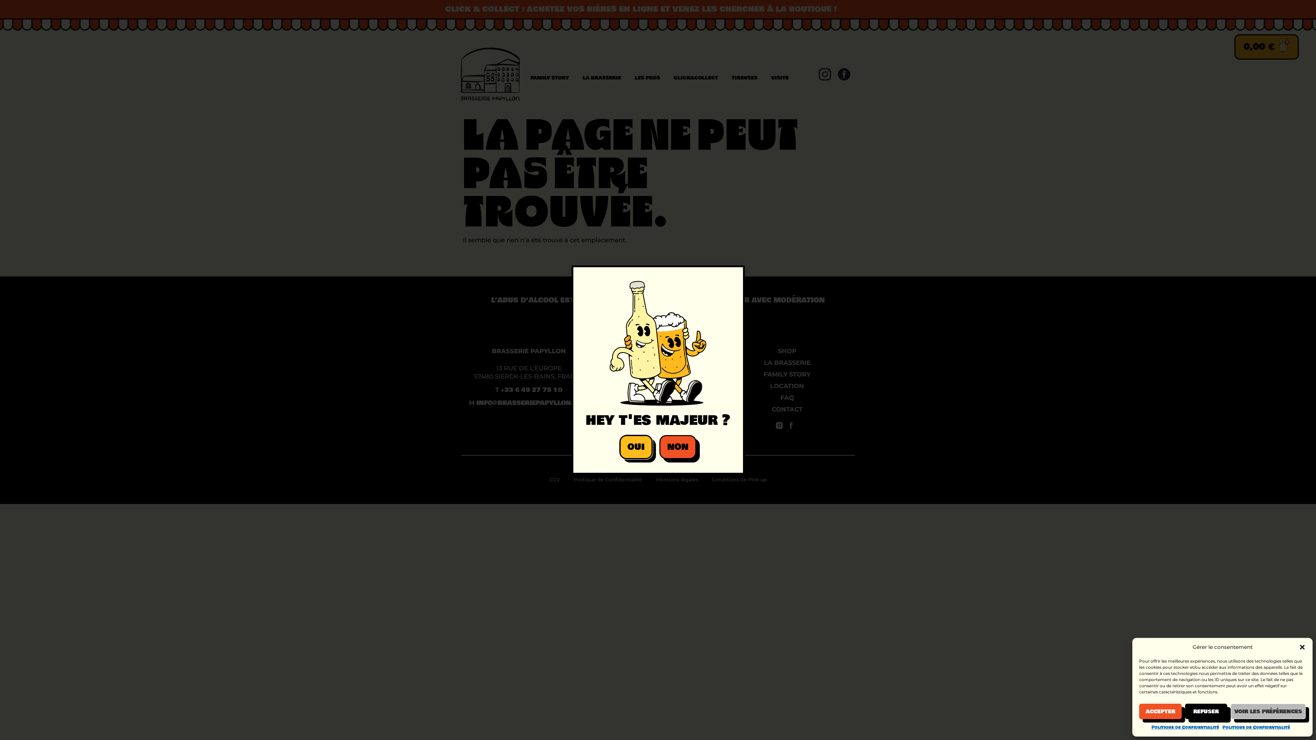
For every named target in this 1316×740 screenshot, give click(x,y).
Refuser (1206, 711)
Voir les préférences (1268, 711)
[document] (658, 370)
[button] (1302, 647)
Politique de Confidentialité (1185, 727)
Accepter (1160, 711)
